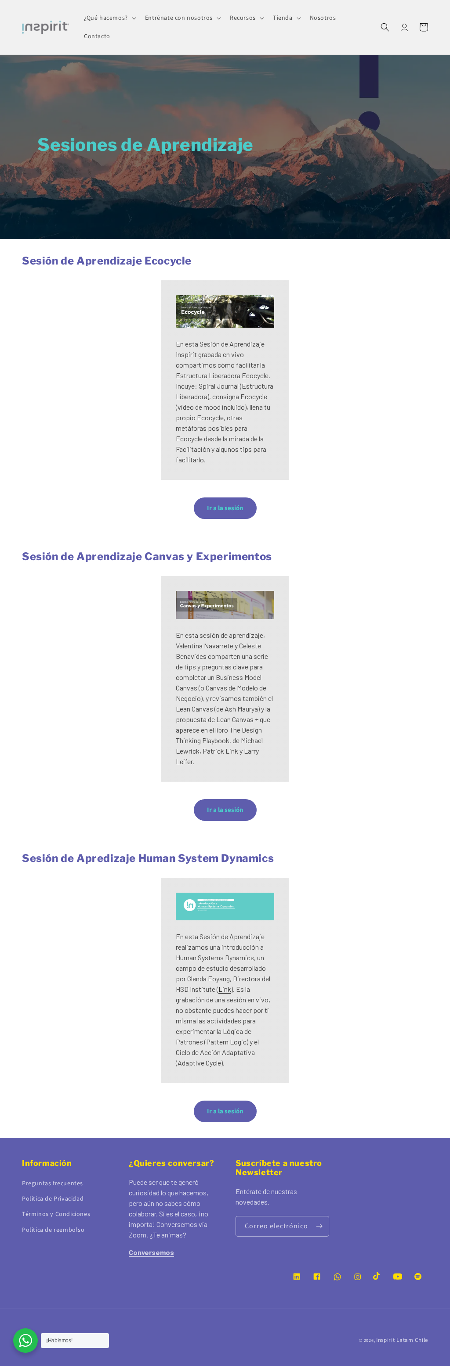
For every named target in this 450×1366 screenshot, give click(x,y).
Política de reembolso (53, 1230)
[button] (109, 18)
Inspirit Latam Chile (402, 1340)
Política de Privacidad (52, 1198)
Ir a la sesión (225, 508)
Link (224, 989)
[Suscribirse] (319, 1226)
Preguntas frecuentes (52, 1183)
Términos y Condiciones (56, 1214)
